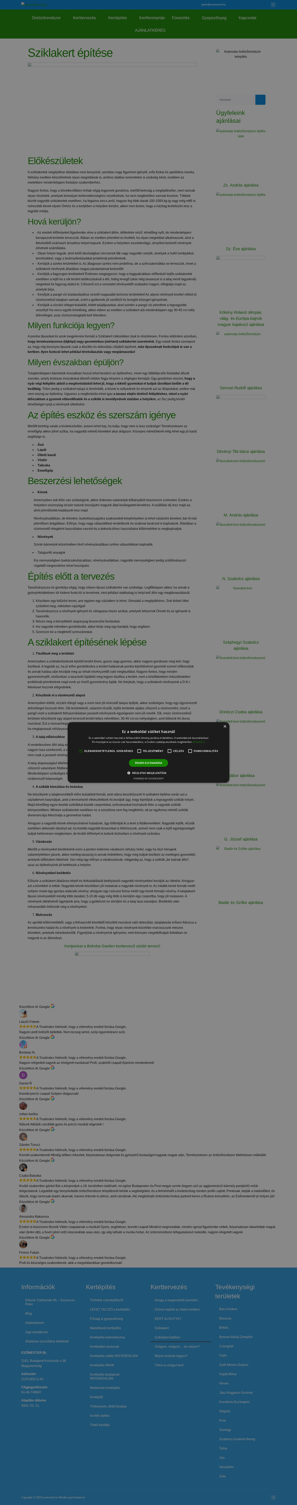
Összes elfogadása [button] (148, 763)
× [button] (224, 726)
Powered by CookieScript (149, 778)
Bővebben (199, 742)
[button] (148, 773)
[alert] (148, 752)
